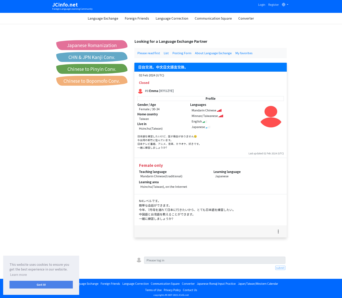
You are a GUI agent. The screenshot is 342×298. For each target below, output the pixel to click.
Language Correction (172, 18)
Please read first (148, 53)
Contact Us (190, 290)
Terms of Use (153, 290)
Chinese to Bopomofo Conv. (92, 81)
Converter (246, 18)
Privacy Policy (172, 290)
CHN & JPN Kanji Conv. (91, 57)
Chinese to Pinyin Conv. (91, 69)
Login (261, 5)
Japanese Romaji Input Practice (216, 284)
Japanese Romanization (92, 45)
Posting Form (181, 53)
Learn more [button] (18, 274)
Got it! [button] (41, 284)
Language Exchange (103, 18)
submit (280, 268)
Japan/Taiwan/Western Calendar (258, 284)
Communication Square (213, 18)
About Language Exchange (213, 53)
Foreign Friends (137, 18)
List (166, 53)
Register (273, 5)
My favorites (244, 53)
